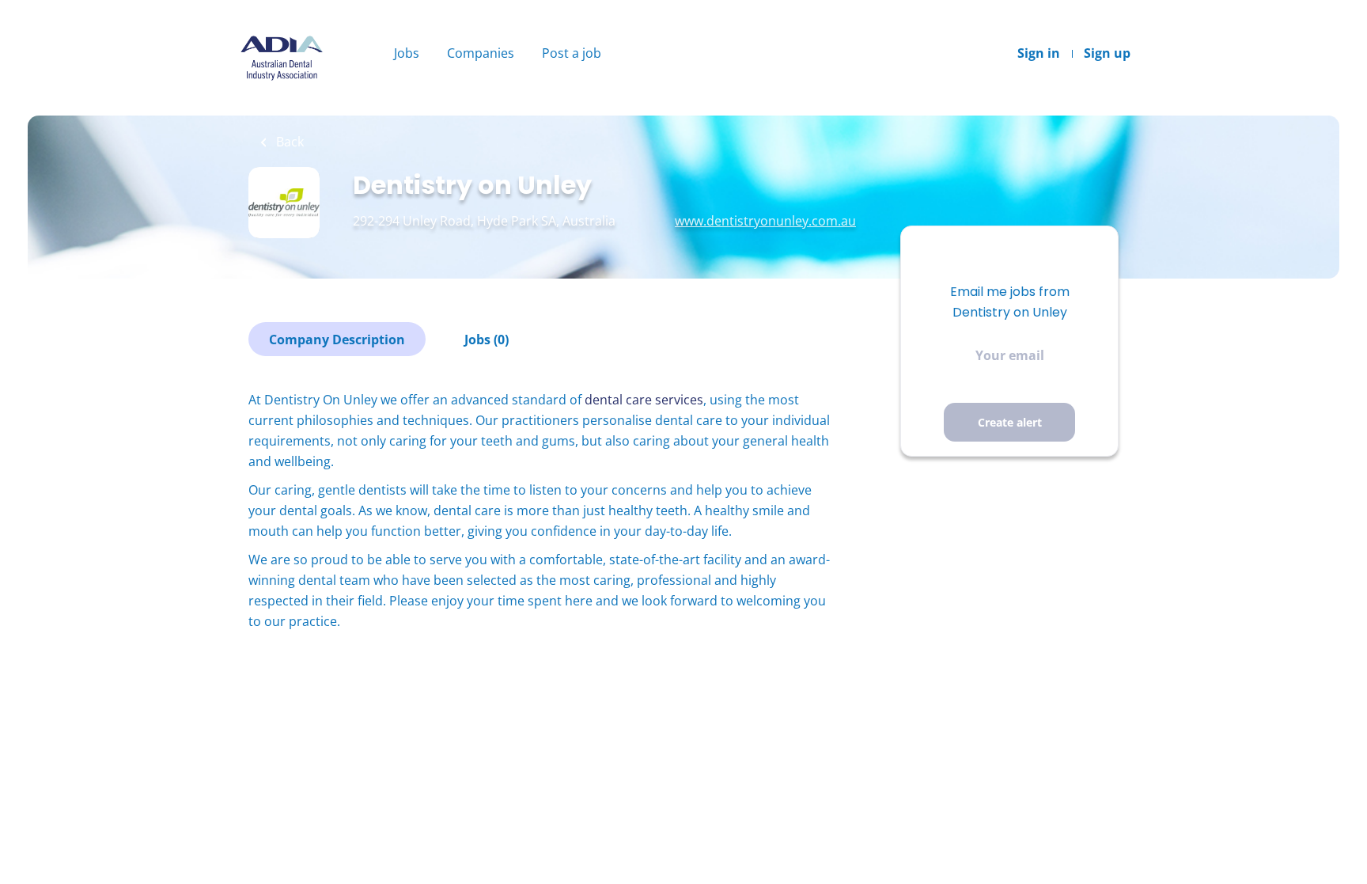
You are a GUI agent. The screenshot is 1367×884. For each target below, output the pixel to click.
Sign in (1038, 53)
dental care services (644, 399)
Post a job (571, 53)
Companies (480, 53)
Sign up (1107, 53)
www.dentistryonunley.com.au (765, 221)
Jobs (406, 53)
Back (288, 141)
